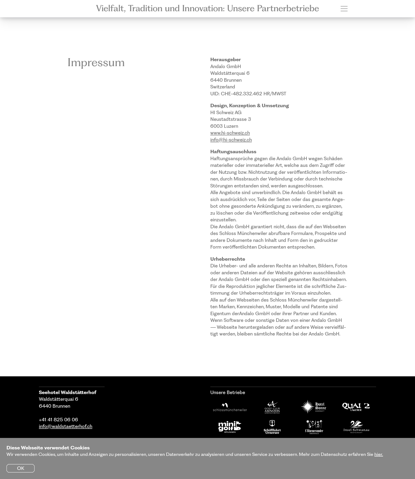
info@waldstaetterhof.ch (65, 426)
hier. (378, 454)
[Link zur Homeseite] (207, 9)
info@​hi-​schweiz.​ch (231, 139)
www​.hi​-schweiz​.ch (230, 133)
